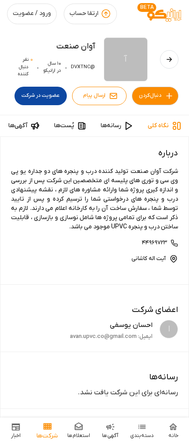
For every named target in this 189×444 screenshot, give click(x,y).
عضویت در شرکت (41, 95)
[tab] (165, 125)
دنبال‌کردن (150, 95)
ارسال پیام (94, 95)
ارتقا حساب (83, 13)
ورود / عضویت (32, 13)
